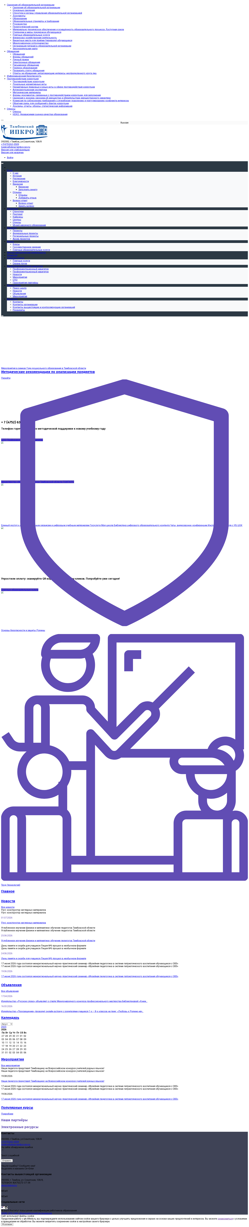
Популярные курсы (17, 1108)
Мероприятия (12, 1059)
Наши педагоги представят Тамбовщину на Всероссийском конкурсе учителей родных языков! (52, 1081)
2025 (3, 1026)
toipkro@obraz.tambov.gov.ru (15, 147)
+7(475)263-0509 (10, 144)
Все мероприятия (10, 1065)
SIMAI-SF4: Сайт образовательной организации (26, 1213)
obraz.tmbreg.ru (9, 1185)
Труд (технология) (10, 885)
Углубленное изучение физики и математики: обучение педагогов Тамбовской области (48, 940)
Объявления (11, 985)
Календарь (10, 1018)
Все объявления (10, 991)
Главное (8, 891)
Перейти (5, 378)
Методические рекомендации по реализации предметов (48, 372)
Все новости (7, 907)
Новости (8, 901)
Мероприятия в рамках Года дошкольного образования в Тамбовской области (43, 368)
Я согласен (7, 1224)
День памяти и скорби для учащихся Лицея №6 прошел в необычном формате (43, 958)
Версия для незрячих (12, 152)
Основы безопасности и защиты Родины (23, 630)
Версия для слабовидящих (15, 149)
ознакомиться (225, 1218)
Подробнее (7, 1113)
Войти (10, 157)
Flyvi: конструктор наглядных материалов (23, 922)
